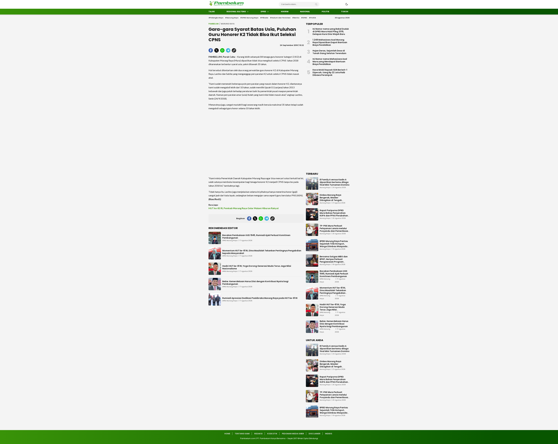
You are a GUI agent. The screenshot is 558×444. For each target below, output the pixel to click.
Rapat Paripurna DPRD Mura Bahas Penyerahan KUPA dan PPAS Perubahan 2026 (334, 214)
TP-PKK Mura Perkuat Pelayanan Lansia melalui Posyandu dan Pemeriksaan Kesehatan (334, 229)
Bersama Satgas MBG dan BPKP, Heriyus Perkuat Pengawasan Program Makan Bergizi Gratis (334, 260)
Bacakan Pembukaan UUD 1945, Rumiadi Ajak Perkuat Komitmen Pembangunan (256, 236)
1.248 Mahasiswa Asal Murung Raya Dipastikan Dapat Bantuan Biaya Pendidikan (330, 42)
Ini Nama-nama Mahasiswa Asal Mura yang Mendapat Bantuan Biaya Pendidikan (330, 61)
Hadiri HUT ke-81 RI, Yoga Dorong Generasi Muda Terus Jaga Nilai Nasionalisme (256, 267)
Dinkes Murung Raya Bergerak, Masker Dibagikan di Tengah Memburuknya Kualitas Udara (332, 200)
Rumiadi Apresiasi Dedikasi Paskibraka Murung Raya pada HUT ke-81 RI (259, 298)
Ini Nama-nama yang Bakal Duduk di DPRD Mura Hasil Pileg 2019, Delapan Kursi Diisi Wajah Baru (331, 31)
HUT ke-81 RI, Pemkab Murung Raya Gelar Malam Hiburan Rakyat (244, 208)
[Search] (316, 4)
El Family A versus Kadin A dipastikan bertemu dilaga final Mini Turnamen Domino (334, 182)
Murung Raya (228, 24)
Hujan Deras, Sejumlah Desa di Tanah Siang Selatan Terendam (329, 52)
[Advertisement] (256, 143)
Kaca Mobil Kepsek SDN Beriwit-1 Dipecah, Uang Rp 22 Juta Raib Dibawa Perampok (330, 72)
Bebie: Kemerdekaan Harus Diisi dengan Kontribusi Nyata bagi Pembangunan (255, 282)
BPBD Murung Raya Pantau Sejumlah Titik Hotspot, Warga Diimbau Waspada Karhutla (334, 245)
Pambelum (214, 24)
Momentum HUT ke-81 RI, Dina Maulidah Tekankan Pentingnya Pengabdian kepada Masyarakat (261, 252)
